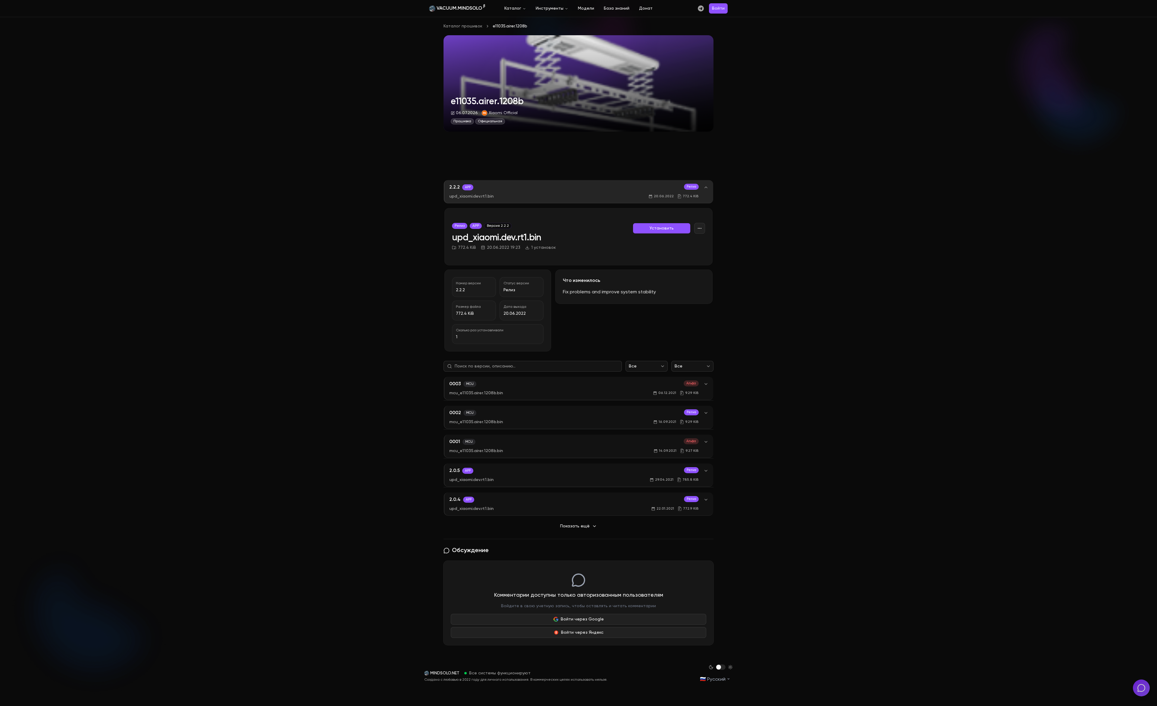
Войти (718, 8)
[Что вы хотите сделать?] (1141, 687)
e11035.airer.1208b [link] (510, 26)
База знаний (616, 8)
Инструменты (549, 8)
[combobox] (647, 366)
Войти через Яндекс (582, 632)
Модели (586, 8)
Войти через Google (582, 619)
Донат (646, 8)
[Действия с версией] (699, 228)
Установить (662, 228)
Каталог (512, 8)
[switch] (721, 667)
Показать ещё (575, 526)
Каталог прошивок (463, 26)
